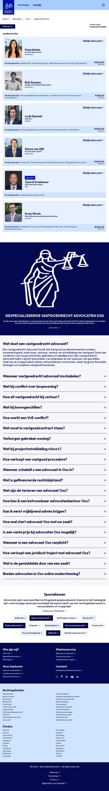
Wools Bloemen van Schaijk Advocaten (41, 216)
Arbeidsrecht (25, 63)
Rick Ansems (33, 82)
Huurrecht (70, 63)
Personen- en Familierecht (66, 227)
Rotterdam (29, 54)
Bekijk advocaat (92, 40)
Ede (26, 186)
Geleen (28, 120)
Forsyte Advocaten (33, 52)
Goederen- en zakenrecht (50, 95)
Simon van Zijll (34, 149)
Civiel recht (44, 130)
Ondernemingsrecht (40, 63)
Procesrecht (25, 162)
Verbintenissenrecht (57, 63)
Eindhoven (29, 87)
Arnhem (28, 218)
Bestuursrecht (39, 195)
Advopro (28, 118)
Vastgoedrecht (81, 63)
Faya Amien (32, 50)
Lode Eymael (33, 116)
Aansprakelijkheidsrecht (30, 95)
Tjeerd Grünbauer (37, 182)
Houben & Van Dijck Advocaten (38, 84)
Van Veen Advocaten (34, 184)
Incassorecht (76, 95)
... (18, 98)
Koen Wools (33, 214)
